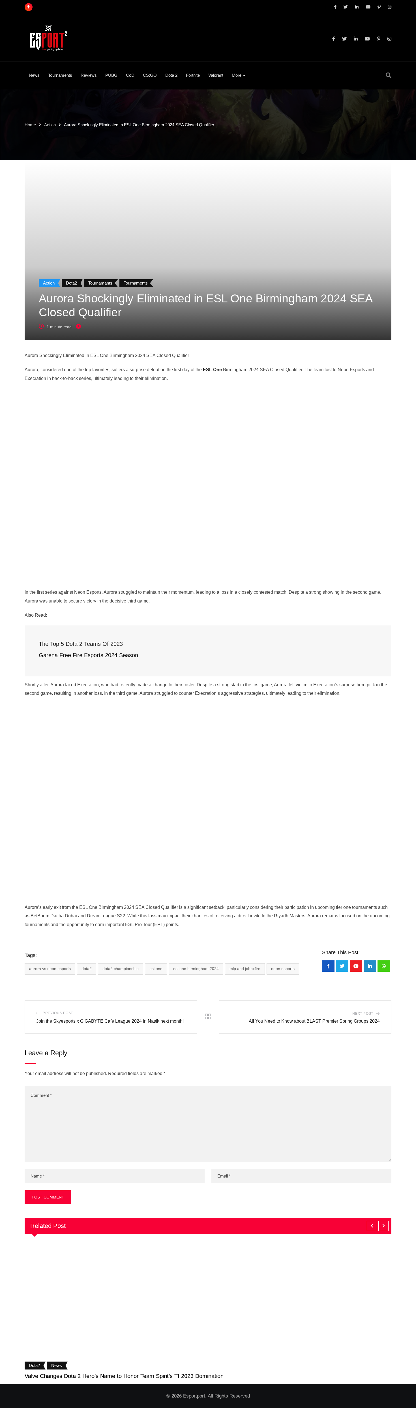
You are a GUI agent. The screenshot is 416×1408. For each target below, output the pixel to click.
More (236, 75)
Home (30, 124)
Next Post (362, 1014)
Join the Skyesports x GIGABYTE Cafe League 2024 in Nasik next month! (110, 1021)
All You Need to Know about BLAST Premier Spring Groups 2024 (314, 1021)
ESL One (212, 369)
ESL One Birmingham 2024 (196, 968)
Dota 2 (171, 75)
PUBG (111, 75)
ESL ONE (155, 968)
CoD (130, 75)
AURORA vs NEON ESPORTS (50, 968)
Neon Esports (283, 968)
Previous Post (58, 1013)
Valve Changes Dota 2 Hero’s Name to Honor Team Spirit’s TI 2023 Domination (124, 1376)
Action (50, 124)
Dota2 (87, 968)
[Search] (388, 75)
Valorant (215, 75)
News (34, 75)
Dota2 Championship (120, 968)
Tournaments (60, 75)
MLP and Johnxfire (245, 968)
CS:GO (150, 75)
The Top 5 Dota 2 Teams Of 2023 (82, 644)
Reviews (89, 75)
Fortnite (193, 75)
